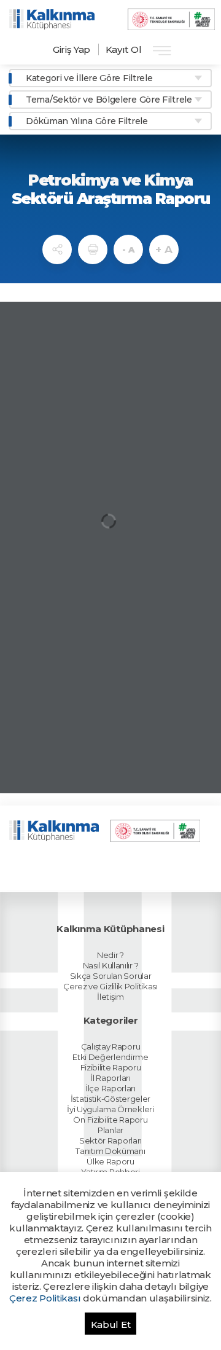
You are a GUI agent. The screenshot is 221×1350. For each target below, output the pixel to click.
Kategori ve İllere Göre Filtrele (89, 78)
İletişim (110, 997)
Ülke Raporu (110, 1161)
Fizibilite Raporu (110, 1067)
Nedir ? (110, 955)
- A (128, 249)
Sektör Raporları (110, 1140)
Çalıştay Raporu (111, 1046)
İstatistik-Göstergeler (110, 1099)
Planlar (110, 1130)
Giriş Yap (71, 49)
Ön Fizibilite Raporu (110, 1119)
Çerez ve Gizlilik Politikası (110, 986)
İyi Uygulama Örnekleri (110, 1109)
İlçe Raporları (110, 1088)
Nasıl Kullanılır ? (111, 965)
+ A (163, 249)
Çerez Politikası (44, 1298)
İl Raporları (110, 1078)
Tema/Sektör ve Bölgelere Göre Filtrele (109, 99)
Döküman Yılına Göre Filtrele (87, 121)
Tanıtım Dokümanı (110, 1151)
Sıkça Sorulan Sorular (111, 976)
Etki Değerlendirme (110, 1057)
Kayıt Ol (124, 49)
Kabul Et (111, 1324)
